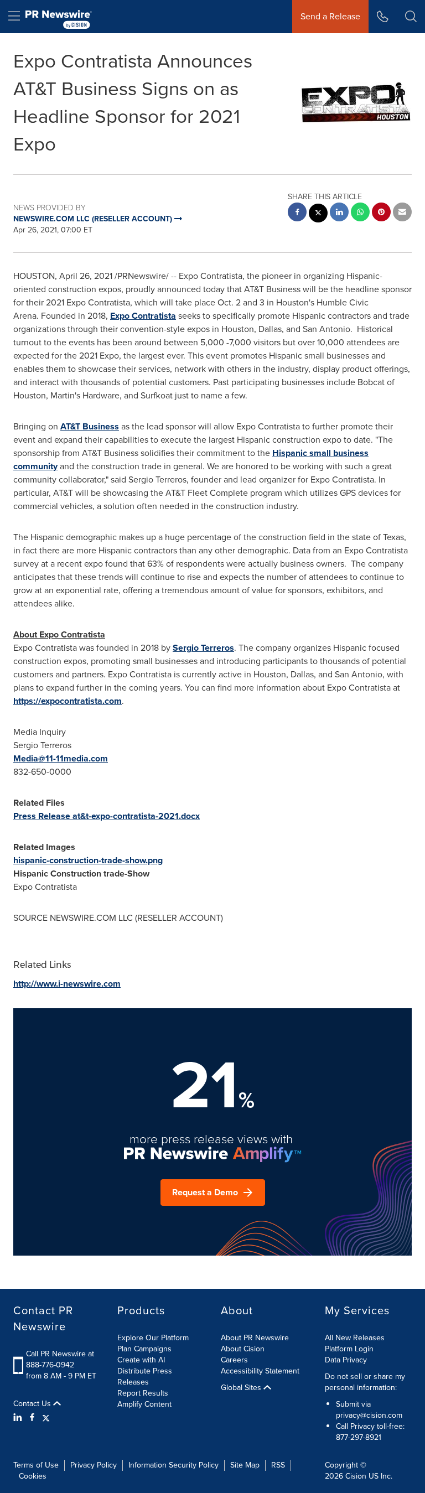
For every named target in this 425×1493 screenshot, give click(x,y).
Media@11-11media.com (60, 758)
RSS (278, 1465)
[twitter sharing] (318, 214)
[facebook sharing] (297, 213)
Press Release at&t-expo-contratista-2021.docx (106, 816)
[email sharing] (402, 213)
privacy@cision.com (369, 1415)
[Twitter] (46, 1417)
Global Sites (242, 1387)
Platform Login (349, 1349)
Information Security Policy (173, 1465)
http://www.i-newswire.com (67, 983)
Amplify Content (144, 1404)
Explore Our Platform (153, 1338)
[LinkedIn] (19, 1417)
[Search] (411, 16)
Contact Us (33, 1403)
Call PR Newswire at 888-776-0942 (60, 1359)
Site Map (245, 1465)
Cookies (32, 1476)
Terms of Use (36, 1465)
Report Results (142, 1393)
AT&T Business (89, 426)
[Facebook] (32, 1417)
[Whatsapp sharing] (360, 213)
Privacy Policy (93, 1465)
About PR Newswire (255, 1338)
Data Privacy (346, 1360)
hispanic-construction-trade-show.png (88, 860)
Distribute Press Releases (144, 1376)
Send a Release (330, 16)
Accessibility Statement (260, 1371)
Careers (234, 1360)
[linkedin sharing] (339, 213)
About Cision (243, 1349)
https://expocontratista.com (67, 700)
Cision (355, 1476)
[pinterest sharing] (381, 213)
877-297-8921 (358, 1437)
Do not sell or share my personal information (365, 1382)
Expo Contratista (143, 315)
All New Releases (355, 1338)
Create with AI (141, 1360)
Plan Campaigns (144, 1349)
